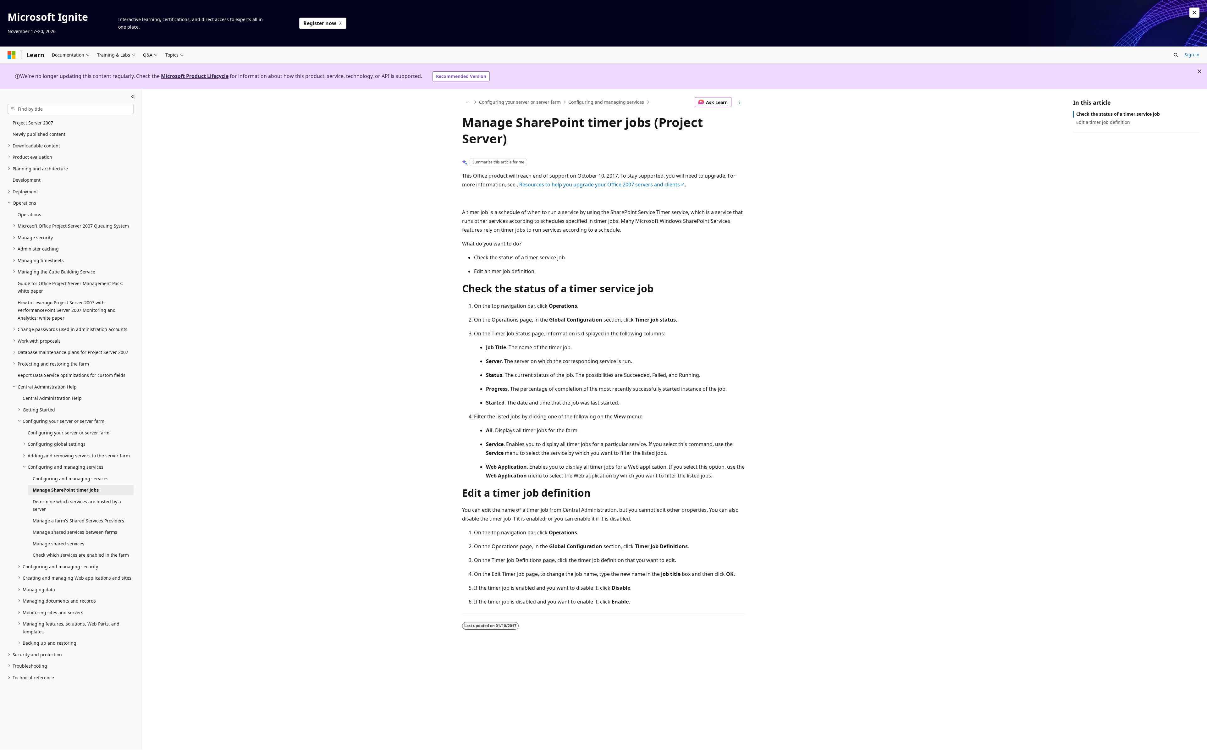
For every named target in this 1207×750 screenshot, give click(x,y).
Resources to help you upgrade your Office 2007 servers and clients (599, 184)
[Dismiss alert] (1194, 13)
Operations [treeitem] (29, 215)
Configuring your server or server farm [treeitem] (68, 433)
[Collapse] (133, 97)
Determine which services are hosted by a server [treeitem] (77, 505)
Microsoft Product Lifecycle (195, 76)
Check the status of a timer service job (1118, 114)
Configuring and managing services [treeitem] (70, 479)
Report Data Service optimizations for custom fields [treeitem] (71, 375)
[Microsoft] (12, 55)
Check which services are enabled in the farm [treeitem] (81, 555)
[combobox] (71, 109)
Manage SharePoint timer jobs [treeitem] (66, 490)
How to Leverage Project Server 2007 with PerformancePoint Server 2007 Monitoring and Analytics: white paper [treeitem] (67, 310)
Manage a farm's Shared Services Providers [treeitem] (78, 521)
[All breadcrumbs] (467, 102)
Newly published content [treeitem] (39, 134)
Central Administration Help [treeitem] (52, 398)
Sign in (1192, 55)
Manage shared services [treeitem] (58, 544)
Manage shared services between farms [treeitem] (75, 532)
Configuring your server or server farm (520, 102)
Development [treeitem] (27, 180)
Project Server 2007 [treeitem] (33, 123)
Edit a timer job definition (1103, 122)
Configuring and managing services (606, 102)
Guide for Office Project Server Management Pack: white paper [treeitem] (70, 287)
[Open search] (1176, 55)
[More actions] (739, 102)
